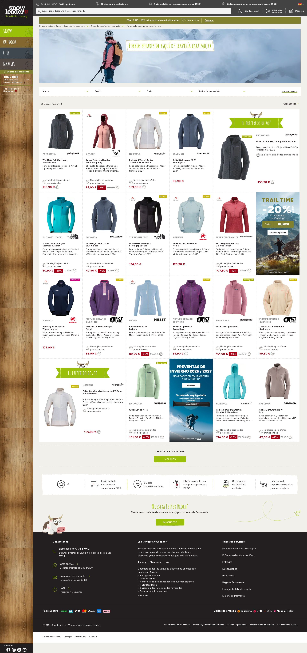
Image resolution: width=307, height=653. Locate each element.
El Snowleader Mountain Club (238, 555)
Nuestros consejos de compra (239, 548)
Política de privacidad (236, 625)
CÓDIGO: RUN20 (190, 20)
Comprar (209, 20)
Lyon (167, 562)
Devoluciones (229, 569)
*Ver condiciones (278, 272)
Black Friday (80, 637)
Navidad (93, 637)
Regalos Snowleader (233, 582)
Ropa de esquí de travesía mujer (106, 26)
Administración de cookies (262, 625)
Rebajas (68, 637)
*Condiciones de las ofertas (177, 625)
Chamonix (155, 562)
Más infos (143, 595)
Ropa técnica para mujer (74, 26)
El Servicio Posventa (233, 596)
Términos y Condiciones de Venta (208, 625)
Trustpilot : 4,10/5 (49, 4)
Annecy (142, 562)
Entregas (227, 562)
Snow (58, 26)
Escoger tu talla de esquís (236, 589)
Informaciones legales (287, 625)
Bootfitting (228, 575)
